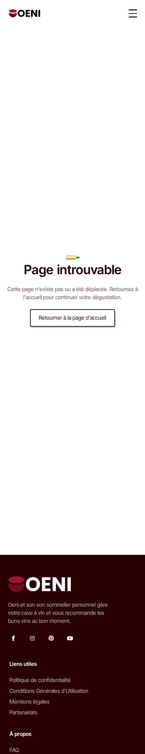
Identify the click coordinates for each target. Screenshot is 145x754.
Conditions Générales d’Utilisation (48, 690)
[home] (22, 13)
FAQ (14, 750)
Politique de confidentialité (40, 680)
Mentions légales (29, 701)
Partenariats (23, 712)
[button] (133, 13)
